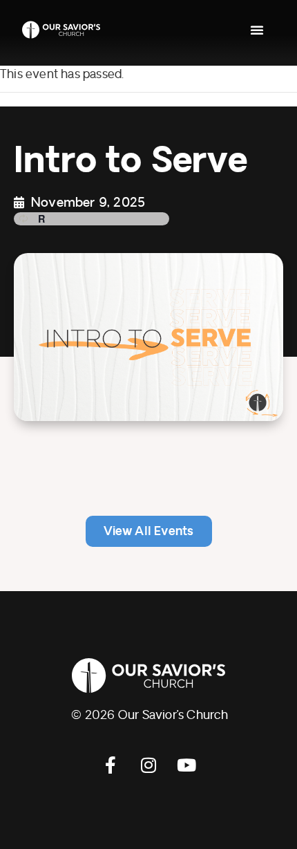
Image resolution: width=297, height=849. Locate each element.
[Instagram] (148, 764)
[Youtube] (186, 764)
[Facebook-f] (110, 764)
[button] (257, 29)
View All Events (149, 531)
